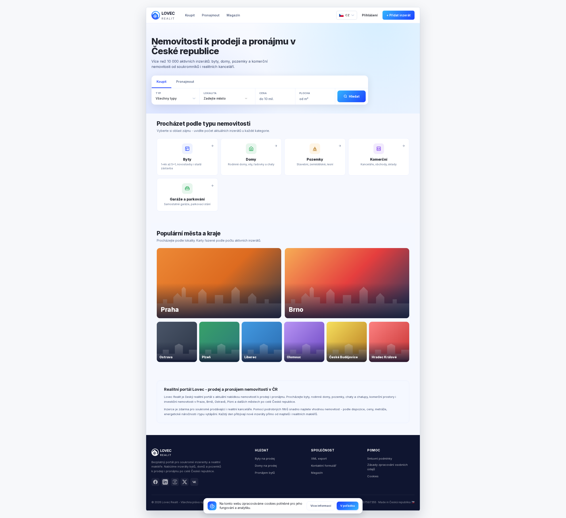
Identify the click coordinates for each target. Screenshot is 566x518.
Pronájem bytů (265, 472)
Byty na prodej (265, 458)
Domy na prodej (266, 465)
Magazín (233, 15)
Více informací (320, 505)
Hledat (354, 96)
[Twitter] (185, 482)
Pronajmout (211, 15)
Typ (158, 93)
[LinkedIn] (165, 482)
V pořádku (347, 505)
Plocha (304, 93)
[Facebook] (155, 482)
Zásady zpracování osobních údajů (387, 467)
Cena (263, 93)
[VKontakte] (194, 482)
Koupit (190, 15)
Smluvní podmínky (379, 458)
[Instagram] (175, 482)
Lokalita (210, 93)
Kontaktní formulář (323, 465)
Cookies (373, 476)
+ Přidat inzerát (398, 15)
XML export (319, 458)
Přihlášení (370, 15)
